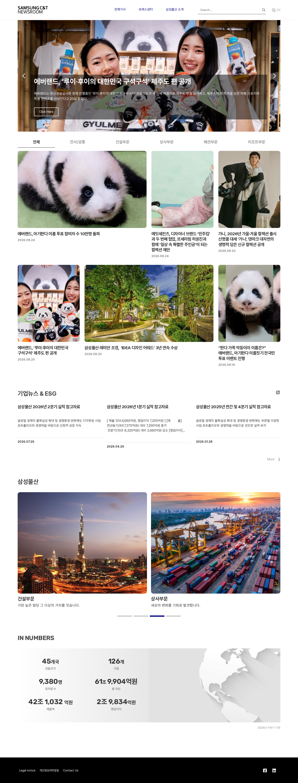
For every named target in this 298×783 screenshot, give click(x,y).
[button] (142, 127)
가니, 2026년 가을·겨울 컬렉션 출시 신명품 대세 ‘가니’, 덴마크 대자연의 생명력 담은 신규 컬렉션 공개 (247, 239)
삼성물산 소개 (175, 9)
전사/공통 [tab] (77, 142)
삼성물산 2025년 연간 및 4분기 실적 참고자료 (233, 406)
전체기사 (120, 9)
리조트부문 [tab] (256, 142)
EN (278, 10)
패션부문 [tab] (211, 142)
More (270, 459)
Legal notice (27, 770)
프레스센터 (146, 9)
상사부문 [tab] (167, 142)
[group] (149, 76)
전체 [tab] (36, 142)
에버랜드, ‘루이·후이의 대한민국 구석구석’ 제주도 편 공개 (43, 350)
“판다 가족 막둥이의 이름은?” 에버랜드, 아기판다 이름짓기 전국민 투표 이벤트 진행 (246, 353)
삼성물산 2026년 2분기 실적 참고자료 (49, 406)
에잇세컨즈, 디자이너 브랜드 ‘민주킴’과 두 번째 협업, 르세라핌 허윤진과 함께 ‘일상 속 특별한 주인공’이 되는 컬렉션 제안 (180, 241)
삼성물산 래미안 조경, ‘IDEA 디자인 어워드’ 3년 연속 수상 (131, 347)
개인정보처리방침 (49, 770)
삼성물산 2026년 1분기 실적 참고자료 (137, 406)
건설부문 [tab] (122, 142)
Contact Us (70, 770)
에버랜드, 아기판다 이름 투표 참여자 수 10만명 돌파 (59, 233)
